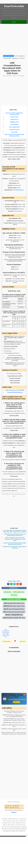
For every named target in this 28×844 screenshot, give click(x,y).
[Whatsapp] (11, 584)
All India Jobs (7, 494)
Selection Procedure (14, 129)
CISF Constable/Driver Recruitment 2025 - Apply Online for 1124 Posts (12, 68)
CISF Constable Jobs (17, 494)
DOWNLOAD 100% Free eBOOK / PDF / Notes (14, 617)
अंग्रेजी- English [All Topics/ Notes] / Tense (14, 603)
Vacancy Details (14, 124)
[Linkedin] (17, 584)
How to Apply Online (14, 127)
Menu (14, 22)
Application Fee (14, 119)
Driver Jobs (14, 595)
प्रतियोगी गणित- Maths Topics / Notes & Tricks (14, 606)
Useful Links (14, 132)
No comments (21, 75)
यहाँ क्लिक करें (13, 812)
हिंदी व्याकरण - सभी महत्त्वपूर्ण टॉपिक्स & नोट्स (14, 614)
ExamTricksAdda (14, 6)
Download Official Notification (14, 392)
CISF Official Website (18, 190)
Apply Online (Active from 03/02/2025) (15, 390)
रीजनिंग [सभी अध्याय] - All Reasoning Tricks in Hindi (14, 722)
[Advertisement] (14, 38)
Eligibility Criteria (14, 122)
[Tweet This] (14, 584)
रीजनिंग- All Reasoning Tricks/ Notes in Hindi (14, 611)
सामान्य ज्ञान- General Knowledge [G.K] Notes (14, 609)
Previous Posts (6, 641)
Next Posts (22, 641)
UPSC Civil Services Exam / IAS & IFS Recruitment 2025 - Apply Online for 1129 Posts (15, 539)
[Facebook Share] (8, 584)
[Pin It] (20, 584)
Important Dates (14, 117)
